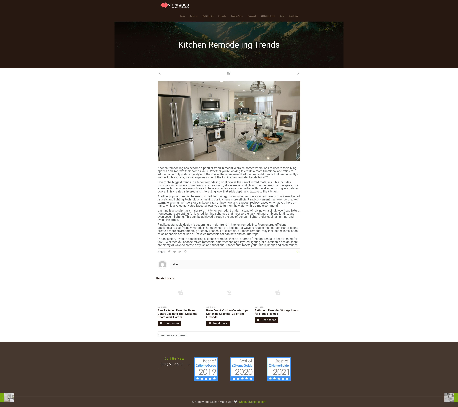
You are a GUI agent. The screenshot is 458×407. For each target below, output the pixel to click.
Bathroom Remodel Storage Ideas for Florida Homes (276, 312)
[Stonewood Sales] (175, 5)
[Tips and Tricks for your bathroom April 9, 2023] (451, 397)
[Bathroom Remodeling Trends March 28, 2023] (7, 397)
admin (175, 264)
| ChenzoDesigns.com (252, 402)
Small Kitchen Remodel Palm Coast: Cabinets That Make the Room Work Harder (177, 314)
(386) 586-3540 (171, 364)
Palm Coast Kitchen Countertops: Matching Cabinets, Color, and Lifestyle (227, 314)
